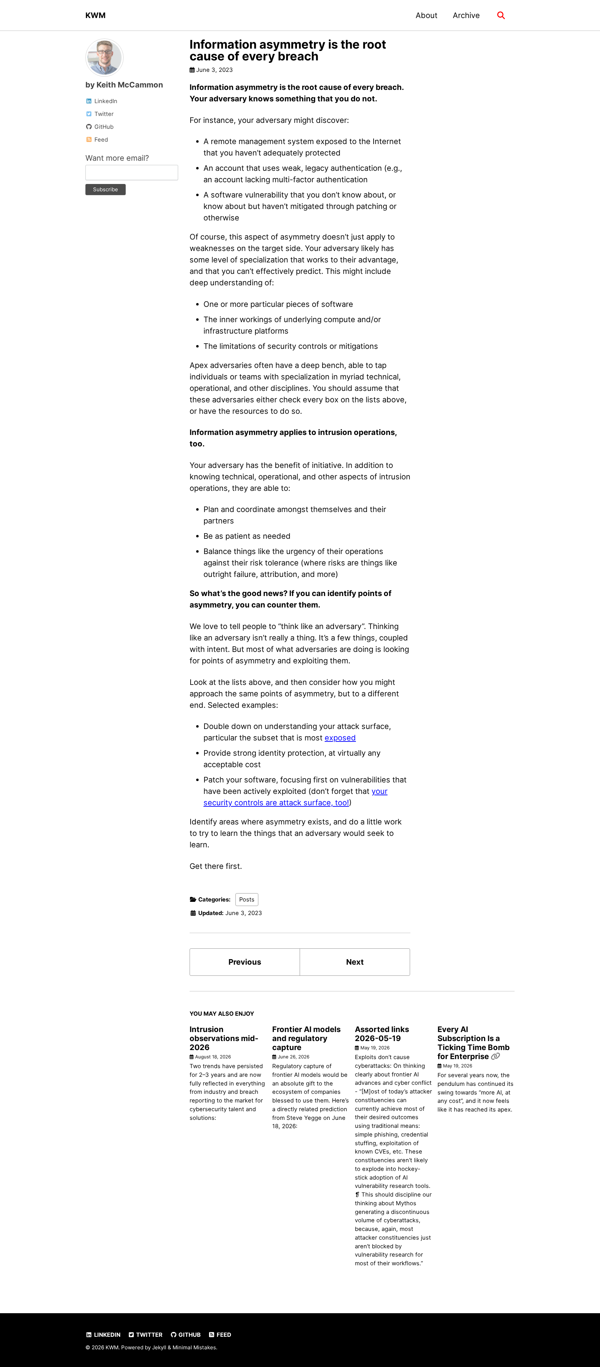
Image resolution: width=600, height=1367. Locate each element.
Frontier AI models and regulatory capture (306, 1038)
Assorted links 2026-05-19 (382, 1034)
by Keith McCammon (124, 84)
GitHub (189, 1334)
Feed (223, 1334)
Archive (466, 15)
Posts (247, 899)
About (427, 15)
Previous (244, 961)
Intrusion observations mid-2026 (224, 1038)
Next (355, 961)
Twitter (148, 1334)
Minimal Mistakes (194, 1347)
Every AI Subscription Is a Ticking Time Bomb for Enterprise (474, 1043)
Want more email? (117, 157)
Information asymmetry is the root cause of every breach (288, 50)
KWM (95, 15)
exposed (340, 737)
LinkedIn (106, 1334)
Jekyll (159, 1347)
